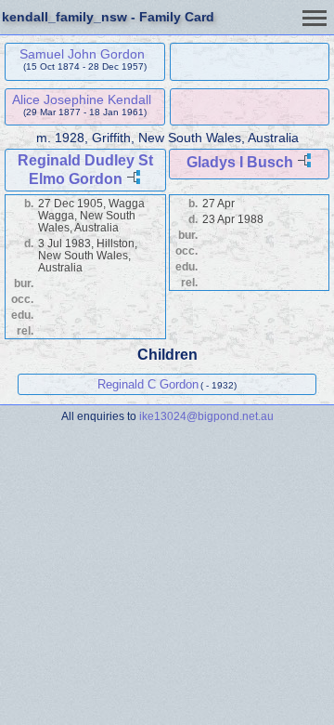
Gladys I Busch (239, 162)
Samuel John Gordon (82, 53)
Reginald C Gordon (148, 384)
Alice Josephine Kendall (81, 99)
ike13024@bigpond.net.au (206, 416)
